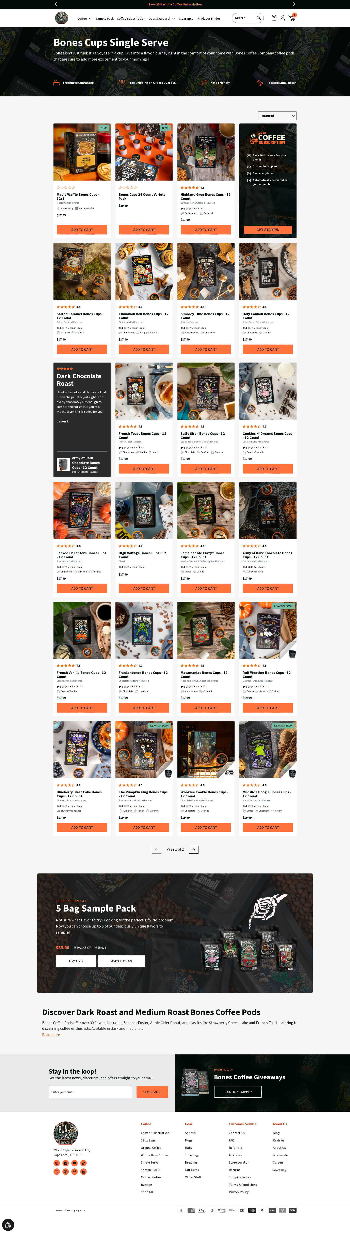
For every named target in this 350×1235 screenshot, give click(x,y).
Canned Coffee (151, 1177)
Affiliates (235, 1155)
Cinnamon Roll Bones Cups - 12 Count (144, 316)
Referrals (235, 1148)
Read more (51, 1035)
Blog (276, 1133)
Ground (76, 961)
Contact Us (237, 1133)
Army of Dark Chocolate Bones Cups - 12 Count (86, 462)
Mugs (188, 1140)
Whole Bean (121, 961)
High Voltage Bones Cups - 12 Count (142, 555)
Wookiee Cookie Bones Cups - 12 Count (204, 794)
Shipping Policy (240, 1177)
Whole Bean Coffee (154, 1155)
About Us (279, 1148)
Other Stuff (193, 1177)
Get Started (268, 230)
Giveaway (279, 1170)
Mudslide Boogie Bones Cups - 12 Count (267, 794)
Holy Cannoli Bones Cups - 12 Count (266, 316)
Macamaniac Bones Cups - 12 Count (204, 674)
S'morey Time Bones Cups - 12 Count (205, 316)
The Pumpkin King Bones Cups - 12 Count (143, 794)
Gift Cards (192, 1170)
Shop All (147, 1192)
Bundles (147, 1185)
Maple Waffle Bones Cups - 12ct (78, 196)
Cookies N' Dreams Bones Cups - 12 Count (267, 435)
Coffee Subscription (155, 1133)
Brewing (191, 1162)
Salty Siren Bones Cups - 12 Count (203, 435)
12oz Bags (148, 1140)
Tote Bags (192, 1155)
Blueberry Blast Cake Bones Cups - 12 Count (79, 794)
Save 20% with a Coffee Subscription (175, 4)
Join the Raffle (238, 1092)
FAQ (232, 1140)
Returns (234, 1170)
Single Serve (149, 1162)
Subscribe (152, 1092)
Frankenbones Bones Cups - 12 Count (143, 674)
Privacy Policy (239, 1192)
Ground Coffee (151, 1148)
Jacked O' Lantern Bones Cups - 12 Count (81, 555)
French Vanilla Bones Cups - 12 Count (81, 674)
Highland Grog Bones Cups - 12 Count (205, 196)
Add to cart (82, 230)
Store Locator (239, 1162)
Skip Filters (143, 99)
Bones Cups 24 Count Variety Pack (142, 196)
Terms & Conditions (243, 1185)
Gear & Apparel (159, 18)
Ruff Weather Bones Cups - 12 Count (267, 674)
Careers (278, 1162)
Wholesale (280, 1155)
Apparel (190, 1133)
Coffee (82, 18)
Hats (188, 1148)
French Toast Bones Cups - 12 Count (142, 435)
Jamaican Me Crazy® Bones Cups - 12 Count (202, 555)
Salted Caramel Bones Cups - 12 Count (80, 316)
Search (240, 17)
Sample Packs (151, 1170)
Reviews (279, 1140)
